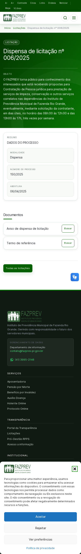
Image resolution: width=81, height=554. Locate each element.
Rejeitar (40, 528)
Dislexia (52, 3)
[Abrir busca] (65, 18)
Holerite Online (16, 403)
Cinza (33, 3)
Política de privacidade (40, 548)
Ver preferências (40, 539)
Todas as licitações (17, 268)
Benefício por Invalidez (21, 392)
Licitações (13, 433)
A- (6, 3)
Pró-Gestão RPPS (18, 439)
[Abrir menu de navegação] (74, 18)
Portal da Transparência (22, 428)
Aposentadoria (16, 381)
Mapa (7, 8)
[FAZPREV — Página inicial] (17, 17)
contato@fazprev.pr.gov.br (26, 350)
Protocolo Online (17, 408)
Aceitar (41, 517)
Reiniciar (63, 3)
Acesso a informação (20, 444)
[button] (75, 469)
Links (42, 3)
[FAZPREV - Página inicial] (24, 316)
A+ (12, 3)
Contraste (22, 3)
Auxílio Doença (16, 398)
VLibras (17, 8)
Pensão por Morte (18, 387)
